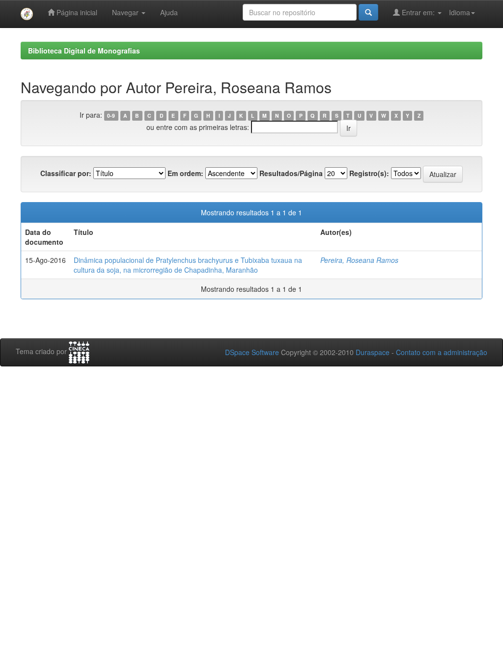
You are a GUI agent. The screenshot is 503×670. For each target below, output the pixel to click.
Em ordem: (185, 173)
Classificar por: (65, 173)
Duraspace (373, 352)
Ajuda (169, 12)
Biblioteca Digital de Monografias (84, 50)
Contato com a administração (441, 352)
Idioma (459, 12)
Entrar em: (418, 12)
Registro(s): (369, 173)
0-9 (111, 115)
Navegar (126, 12)
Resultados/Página (291, 173)
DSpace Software (252, 352)
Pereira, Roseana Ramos (359, 260)
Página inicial (76, 12)
